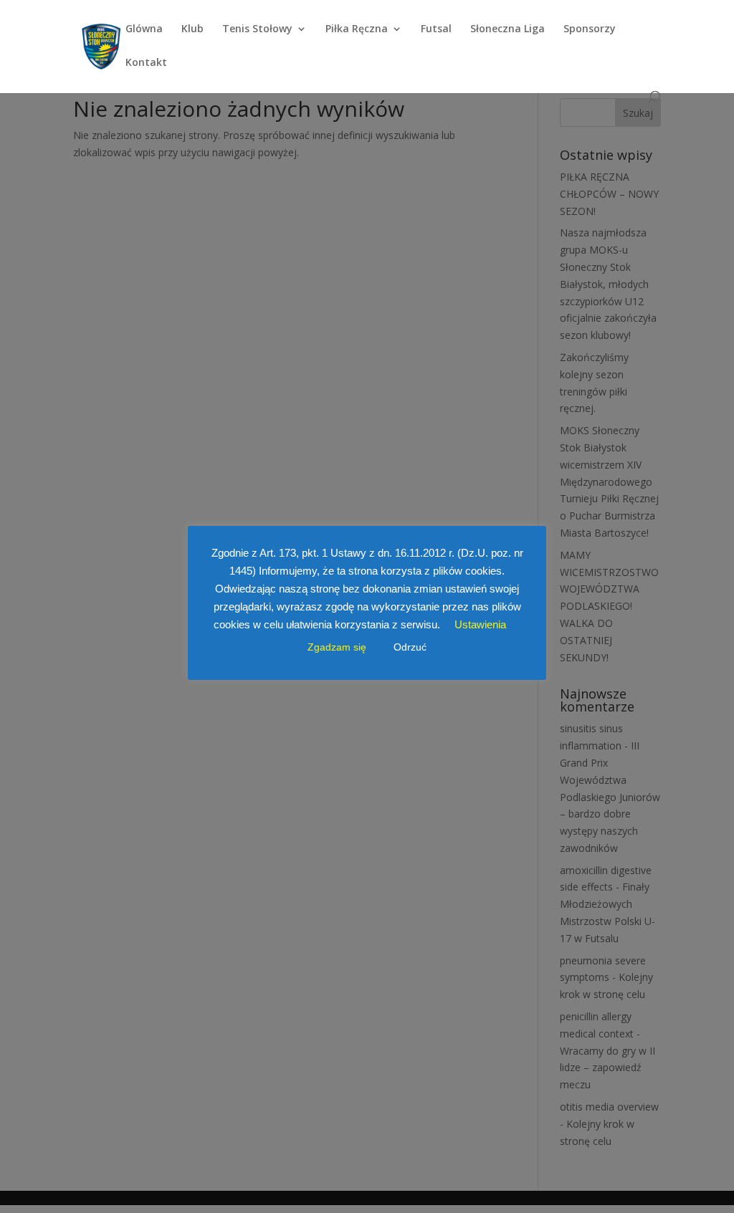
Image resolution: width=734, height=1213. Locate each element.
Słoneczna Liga (507, 29)
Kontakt (146, 63)
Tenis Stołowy (257, 29)
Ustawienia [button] (480, 624)
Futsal (436, 29)
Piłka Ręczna (356, 29)
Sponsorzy (589, 29)
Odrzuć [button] (410, 647)
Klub (192, 29)
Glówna (144, 29)
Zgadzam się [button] (337, 647)
